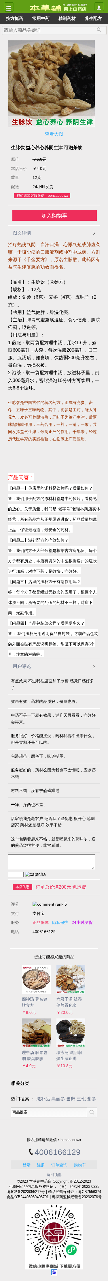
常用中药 (41, 18)
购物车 (80, 1165)
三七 (81, 1098)
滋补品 (43, 1098)
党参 (91, 1098)
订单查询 (59, 1165)
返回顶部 (54, 1175)
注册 (41, 1165)
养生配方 (93, 18)
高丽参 (58, 1098)
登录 (26, 1165)
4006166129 (58, 1152)
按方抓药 (14, 18)
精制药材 (67, 18)
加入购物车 (54, 215)
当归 (70, 1098)
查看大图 (54, 134)
